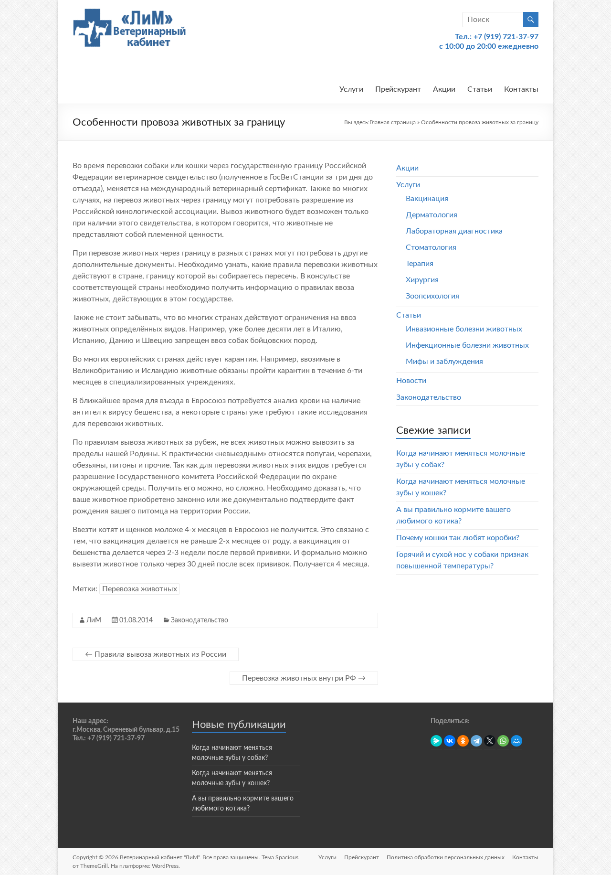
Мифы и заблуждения (444, 361)
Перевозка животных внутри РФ (304, 678)
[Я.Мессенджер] (436, 741)
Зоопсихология (432, 296)
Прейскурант (398, 89)
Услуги (351, 89)
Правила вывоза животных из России (155, 654)
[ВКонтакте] (449, 741)
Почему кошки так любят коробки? (457, 538)
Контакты (521, 89)
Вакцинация (427, 199)
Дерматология (431, 215)
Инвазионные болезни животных (464, 329)
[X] (489, 741)
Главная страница (392, 122)
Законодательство (199, 620)
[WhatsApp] (503, 741)
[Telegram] (476, 741)
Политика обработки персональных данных (446, 857)
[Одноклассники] (463, 741)
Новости (411, 380)
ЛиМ (93, 620)
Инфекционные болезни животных (467, 345)
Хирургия (422, 280)
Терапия (419, 263)
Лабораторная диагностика (454, 231)
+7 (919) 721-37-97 (506, 37)
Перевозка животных (139, 589)
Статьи (479, 89)
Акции (444, 89)
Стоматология (431, 247)
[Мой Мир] (516, 741)
